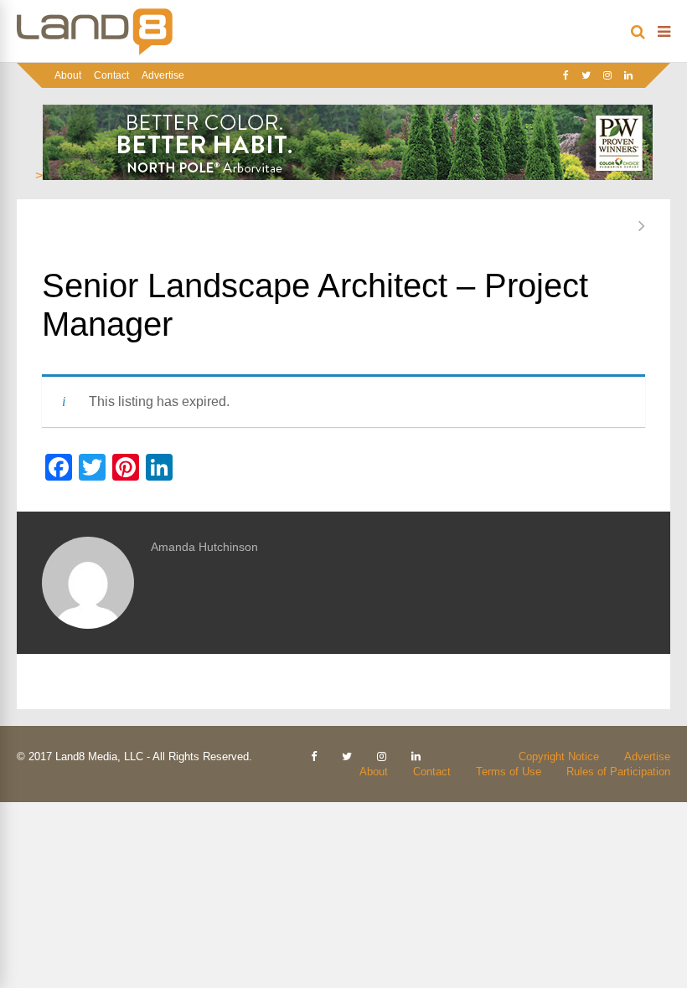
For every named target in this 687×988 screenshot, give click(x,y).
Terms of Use (508, 771)
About (67, 75)
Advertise (163, 75)
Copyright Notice (559, 756)
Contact (111, 75)
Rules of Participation (618, 771)
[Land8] (95, 52)
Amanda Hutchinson (204, 546)
